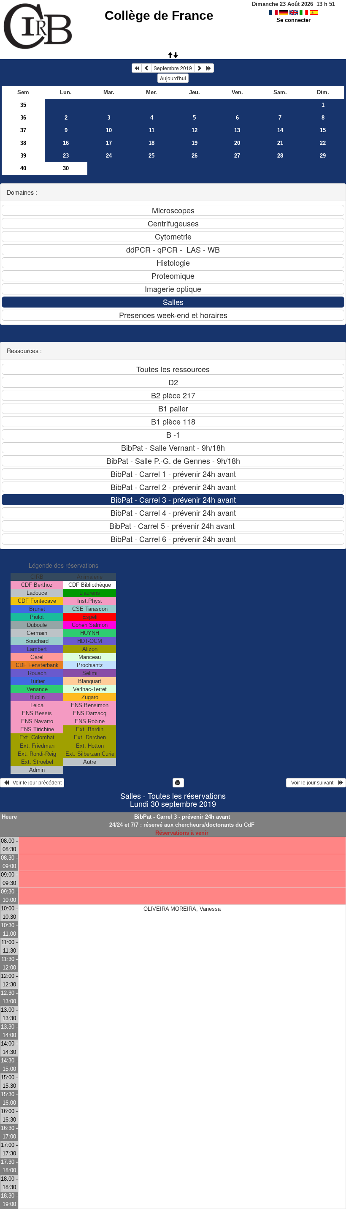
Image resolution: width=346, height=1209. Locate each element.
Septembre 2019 (173, 67)
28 (280, 155)
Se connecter (293, 20)
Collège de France (159, 15)
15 (323, 130)
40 (23, 168)
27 (237, 155)
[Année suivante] (209, 68)
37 (23, 130)
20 (237, 143)
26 (194, 155)
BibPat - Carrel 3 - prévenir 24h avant (182, 817)
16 (66, 143)
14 (280, 130)
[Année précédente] (137, 68)
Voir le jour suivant (313, 783)
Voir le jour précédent (35, 783)
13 (237, 130)
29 (323, 155)
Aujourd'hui (173, 78)
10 (109, 130)
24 (109, 155)
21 (280, 143)
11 (151, 130)
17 (109, 143)
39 (23, 155)
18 (151, 143)
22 (323, 143)
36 (23, 117)
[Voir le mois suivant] (199, 68)
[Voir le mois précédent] (146, 68)
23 (66, 155)
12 (194, 130)
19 (194, 143)
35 (23, 105)
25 (151, 155)
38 (23, 143)
